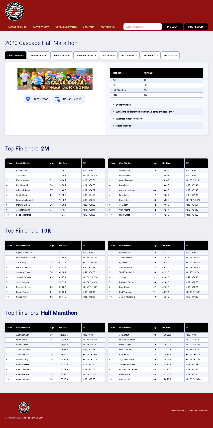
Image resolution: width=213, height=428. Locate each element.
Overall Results (38, 55)
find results (196, 26)
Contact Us (108, 27)
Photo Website (123, 125)
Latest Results (17, 27)
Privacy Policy (177, 410)
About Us (88, 27)
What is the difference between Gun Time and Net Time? (145, 111)
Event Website (123, 104)
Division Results (61, 55)
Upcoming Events (66, 27)
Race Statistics (129, 55)
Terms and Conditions (198, 410)
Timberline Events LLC (32, 418)
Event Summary (15, 55)
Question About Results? (129, 118)
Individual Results (86, 55)
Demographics (150, 55)
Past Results (41, 27)
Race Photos (170, 55)
